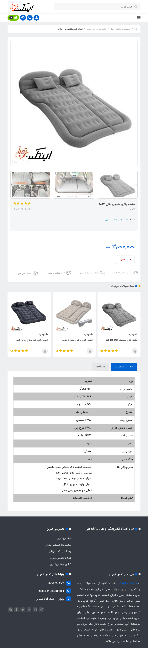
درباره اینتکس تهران (60, 558)
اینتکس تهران (64, 538)
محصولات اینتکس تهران (58, 545)
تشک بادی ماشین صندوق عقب (77, 340)
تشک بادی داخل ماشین (116, 219)
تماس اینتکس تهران (60, 564)
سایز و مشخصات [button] (124, 367)
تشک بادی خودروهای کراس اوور (32, 340)
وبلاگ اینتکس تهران (60, 551)
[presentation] (136, 185)
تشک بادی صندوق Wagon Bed (122, 340)
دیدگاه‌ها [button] (100, 367)
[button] (36, 18)
